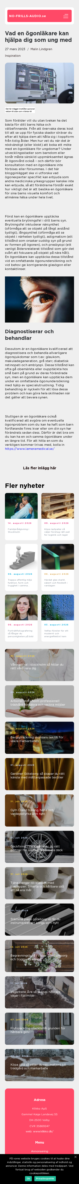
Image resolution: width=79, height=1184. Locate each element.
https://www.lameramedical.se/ (30, 449)
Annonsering (39, 1151)
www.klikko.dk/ (43, 1131)
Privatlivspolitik (45, 1178)
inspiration (13, 55)
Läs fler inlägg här (39, 468)
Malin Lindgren (41, 49)
